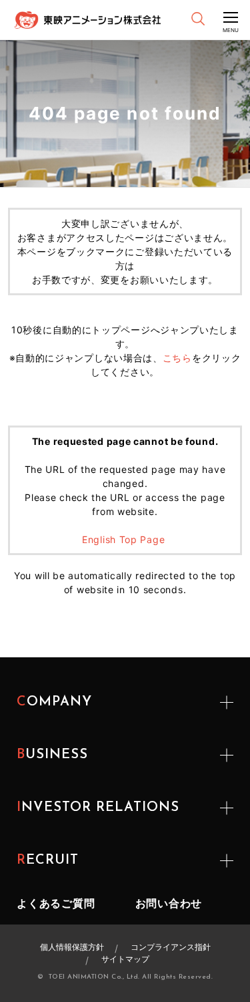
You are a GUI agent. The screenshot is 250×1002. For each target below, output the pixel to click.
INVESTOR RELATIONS (98, 807)
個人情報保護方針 (72, 947)
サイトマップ (125, 959)
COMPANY (54, 702)
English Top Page (125, 539)
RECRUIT (48, 860)
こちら (177, 357)
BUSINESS (52, 755)
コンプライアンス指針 (171, 947)
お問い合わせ (169, 903)
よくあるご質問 (56, 903)
